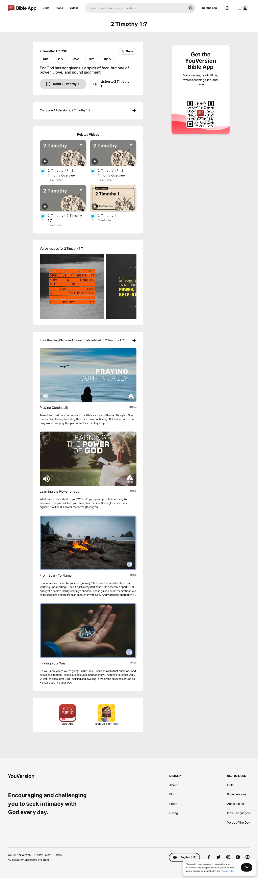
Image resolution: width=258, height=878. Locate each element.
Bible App (67, 723)
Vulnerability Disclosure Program (28, 859)
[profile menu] (242, 8)
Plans (59, 7)
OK (247, 867)
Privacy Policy (42, 854)
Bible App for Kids (106, 723)
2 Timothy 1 (111, 215)
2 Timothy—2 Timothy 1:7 (65, 218)
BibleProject (55, 180)
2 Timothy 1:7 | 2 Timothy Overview (66, 172)
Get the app (209, 7)
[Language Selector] (227, 8)
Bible (46, 7)
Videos (73, 7)
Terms (58, 854)
